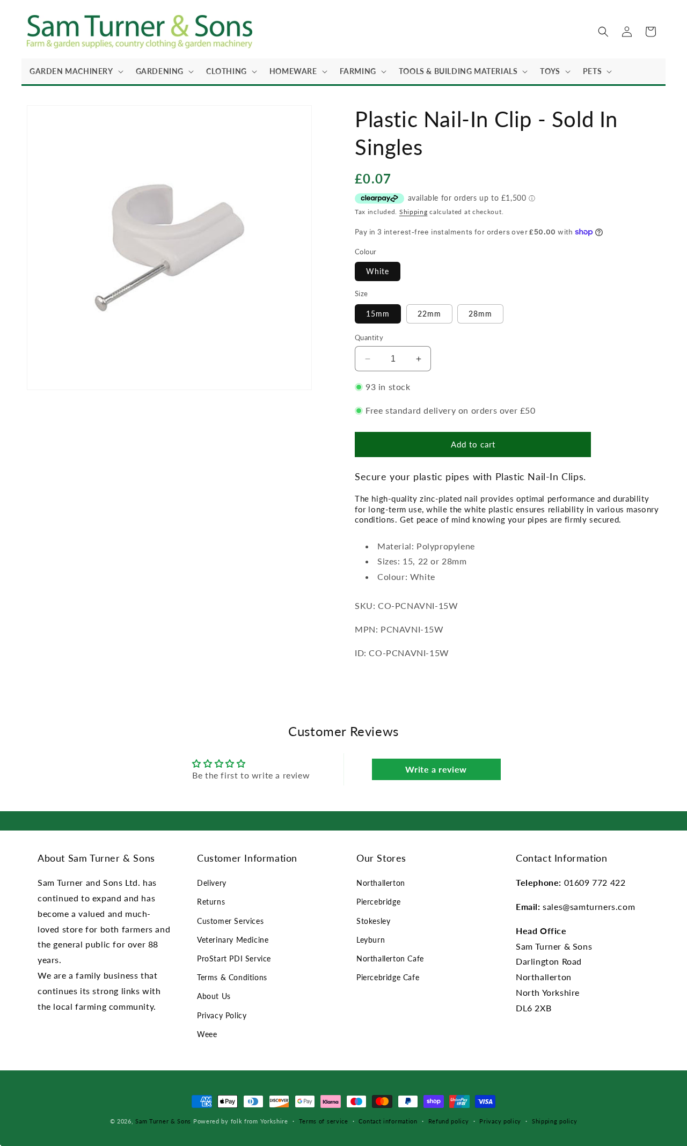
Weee (207, 1034)
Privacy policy (500, 1121)
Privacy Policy (221, 1015)
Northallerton (380, 882)
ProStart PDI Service (234, 958)
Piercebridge (378, 901)
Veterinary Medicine (232, 939)
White (377, 271)
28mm (480, 313)
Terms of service (323, 1121)
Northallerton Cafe (390, 958)
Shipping (413, 212)
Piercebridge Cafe (387, 977)
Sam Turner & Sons (163, 1121)
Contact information (388, 1121)
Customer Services (230, 920)
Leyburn (370, 939)
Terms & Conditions (232, 977)
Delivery (211, 882)
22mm (429, 313)
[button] (74, 71)
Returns (211, 901)
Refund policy (448, 1121)
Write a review (435, 769)
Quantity (369, 337)
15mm (378, 313)
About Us (214, 996)
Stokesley (373, 920)
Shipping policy (555, 1121)
